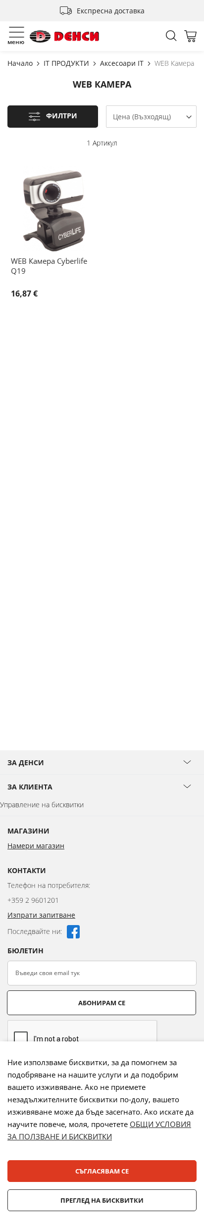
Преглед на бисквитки (102, 1200)
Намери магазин (35, 845)
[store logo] (64, 36)
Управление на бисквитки (42, 804)
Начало (21, 63)
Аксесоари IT (123, 63)
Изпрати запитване (41, 915)
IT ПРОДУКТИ (67, 63)
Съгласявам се (102, 1171)
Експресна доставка (111, 10)
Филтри (61, 116)
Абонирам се (101, 1002)
